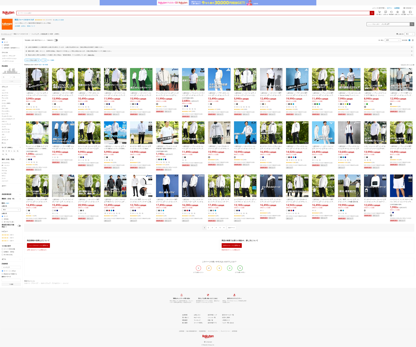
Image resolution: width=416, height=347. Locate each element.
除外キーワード (6, 276)
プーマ (4, 100)
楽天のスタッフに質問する (231, 245)
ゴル (3, 134)
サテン (4, 176)
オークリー (5, 95)
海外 (8, 203)
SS (3, 151)
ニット (4, 178)
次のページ (231, 227)
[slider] (2, 73)
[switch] (19, 226)
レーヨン (4, 173)
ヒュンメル (5, 113)
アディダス (5, 108)
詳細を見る (91, 55)
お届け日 (4, 213)
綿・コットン (6, 165)
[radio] (2, 42)
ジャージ (65, 283)
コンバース (5, 93)
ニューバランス (6, 124)
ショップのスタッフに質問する (38, 245)
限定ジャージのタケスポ (24, 20)
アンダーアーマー (7, 116)
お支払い (23, 26)
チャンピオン (6, 111)
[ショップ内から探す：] (412, 24)
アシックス (5, 98)
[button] (408, 8)
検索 (12, 81)
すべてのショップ (6, 34)
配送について (31, 26)
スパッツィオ (6, 132)
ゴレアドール (6, 129)
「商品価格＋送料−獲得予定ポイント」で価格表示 (38, 40)
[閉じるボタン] (412, 47)
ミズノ (4, 90)
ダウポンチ (5, 140)
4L (3, 154)
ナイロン (4, 168)
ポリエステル (6, 163)
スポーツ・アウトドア (31, 283)
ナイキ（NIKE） (6, 103)
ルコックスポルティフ (8, 119)
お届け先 (4, 206)
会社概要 (17, 26)
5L (6, 154)
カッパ (4, 137)
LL (14, 151)
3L (18, 151)
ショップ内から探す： (374, 24)
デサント (4, 121)
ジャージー (5, 181)
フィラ (4, 126)
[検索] (372, 13)
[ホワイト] (3, 189)
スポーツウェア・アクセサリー (50, 283)
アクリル (4, 170)
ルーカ (4, 106)
